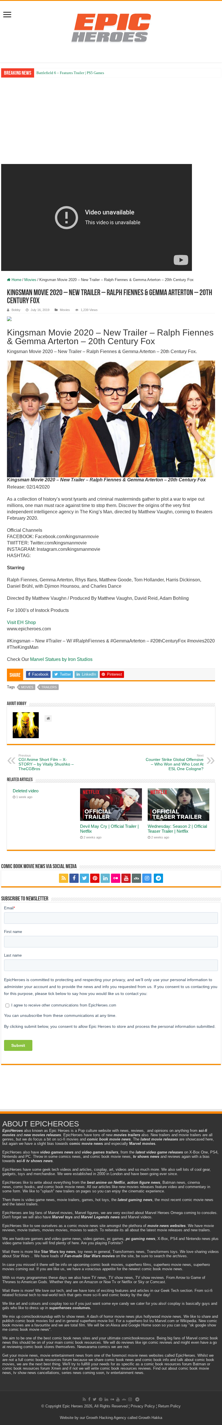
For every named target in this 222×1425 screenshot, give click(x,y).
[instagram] (146, 878)
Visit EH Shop (21, 622)
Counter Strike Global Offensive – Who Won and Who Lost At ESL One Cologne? (175, 762)
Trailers (49, 687)
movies (27, 687)
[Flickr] (115, 878)
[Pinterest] (94, 878)
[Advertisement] (111, 120)
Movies (30, 280)
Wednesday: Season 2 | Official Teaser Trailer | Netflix (177, 829)
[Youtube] (126, 878)
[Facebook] (74, 878)
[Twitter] (84, 878)
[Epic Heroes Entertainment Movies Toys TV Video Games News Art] (111, 28)
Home (15, 280)
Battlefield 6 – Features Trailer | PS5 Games (70, 73)
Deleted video (25, 790)
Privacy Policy (143, 1406)
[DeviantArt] (136, 878)
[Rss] (63, 878)
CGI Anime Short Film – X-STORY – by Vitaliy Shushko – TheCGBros (46, 762)
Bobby (16, 310)
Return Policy (169, 1406)
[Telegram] (158, 878)
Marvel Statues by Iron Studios (62, 659)
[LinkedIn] (105, 878)
